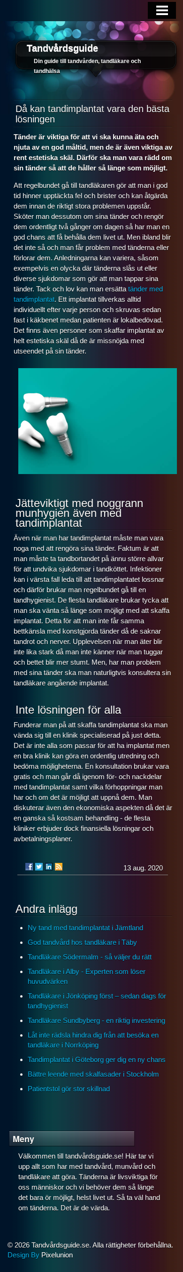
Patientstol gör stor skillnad (69, 1089)
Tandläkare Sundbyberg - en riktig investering (96, 1020)
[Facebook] (29, 866)
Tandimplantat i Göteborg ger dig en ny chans (97, 1059)
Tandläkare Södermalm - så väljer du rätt (90, 957)
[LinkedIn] (49, 866)
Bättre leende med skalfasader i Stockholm (93, 1074)
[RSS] (58, 866)
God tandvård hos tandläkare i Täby (82, 942)
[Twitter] (39, 866)
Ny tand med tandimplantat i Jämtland (85, 928)
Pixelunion (57, 1255)
